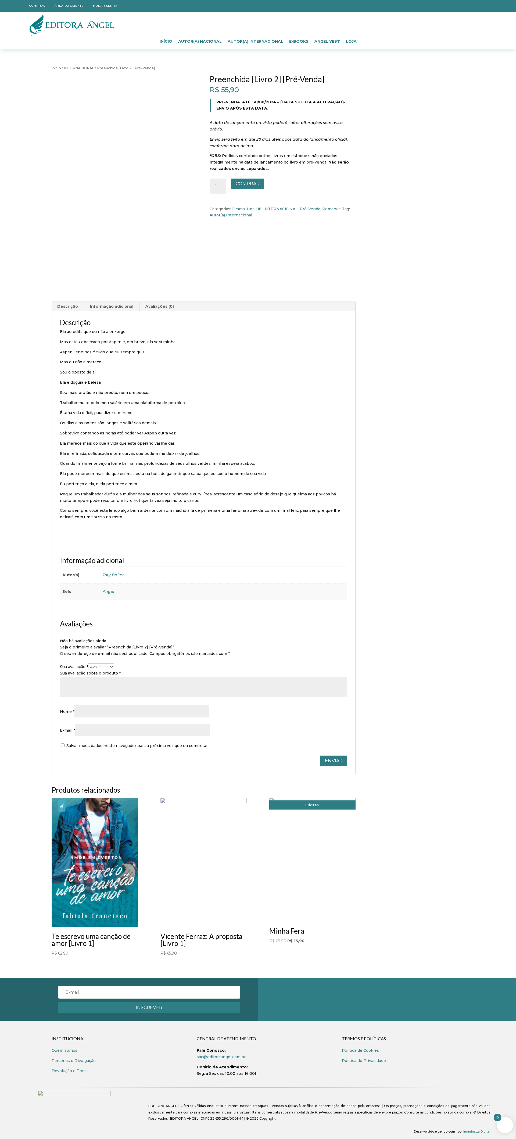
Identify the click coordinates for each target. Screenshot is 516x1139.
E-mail (67, 730)
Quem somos (64, 1050)
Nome (67, 711)
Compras (36, 6)
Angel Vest (327, 41)
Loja (351, 41)
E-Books (299, 41)
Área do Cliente (68, 6)
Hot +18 (254, 208)
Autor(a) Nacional (200, 41)
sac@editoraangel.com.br (221, 1056)
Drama (238, 208)
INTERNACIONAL (79, 68)
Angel (108, 591)
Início (166, 41)
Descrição (67, 306)
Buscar (388, 22)
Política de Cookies (360, 1050)
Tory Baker (113, 574)
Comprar (248, 183)
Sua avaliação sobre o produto (90, 673)
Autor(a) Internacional (255, 41)
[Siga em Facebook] (475, 5)
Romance (331, 208)
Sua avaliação (74, 666)
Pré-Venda (310, 208)
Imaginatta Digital (476, 1131)
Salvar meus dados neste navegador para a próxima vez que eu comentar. (137, 745)
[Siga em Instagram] (486, 5)
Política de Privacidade (364, 1060)
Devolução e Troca (70, 1070)
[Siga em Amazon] (464, 5)
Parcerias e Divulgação (74, 1060)
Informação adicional (111, 306)
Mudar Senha (104, 6)
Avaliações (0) (159, 306)
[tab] (67, 306)
